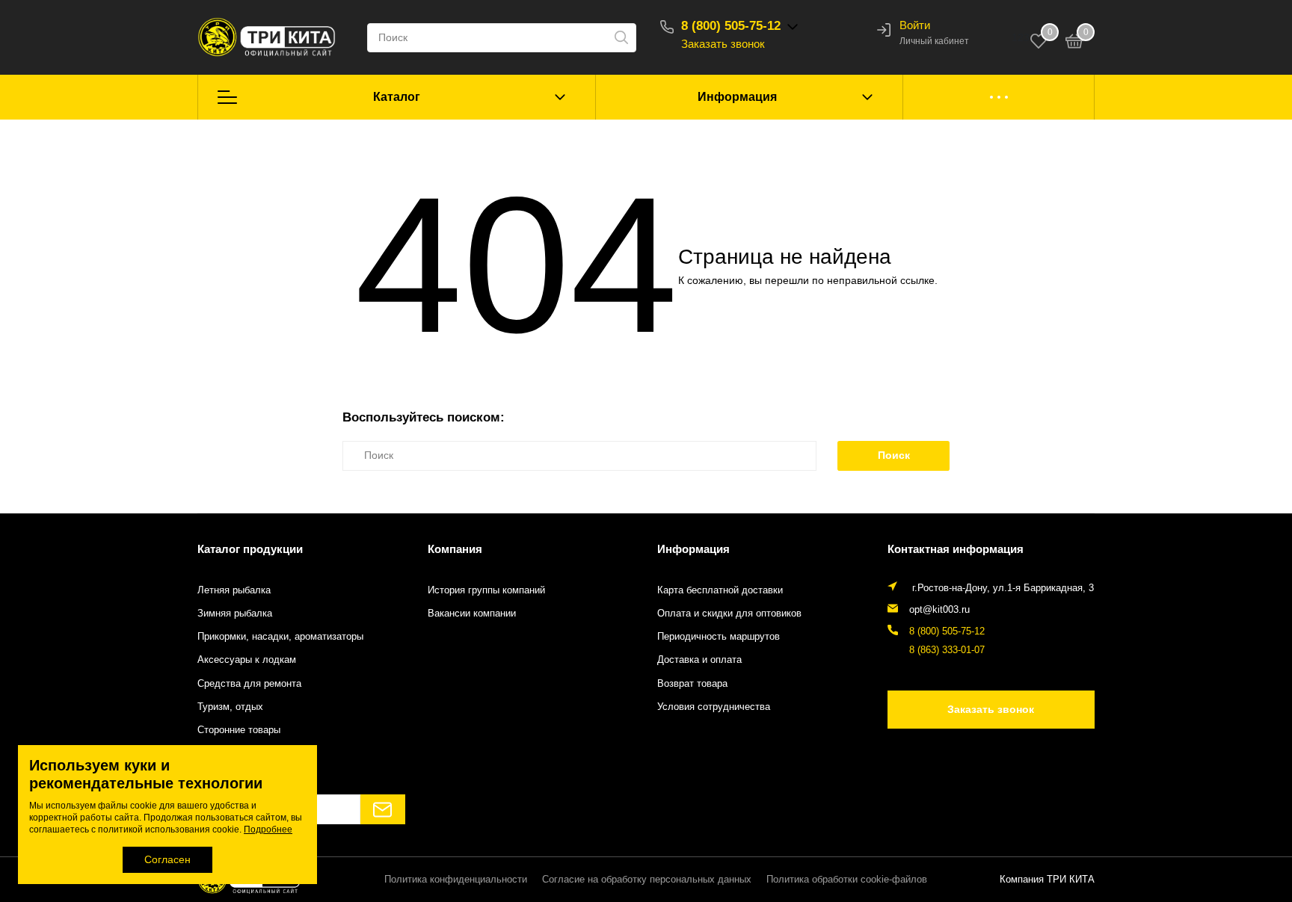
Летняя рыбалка (234, 590)
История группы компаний (486, 590)
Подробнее (268, 829)
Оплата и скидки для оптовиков (729, 613)
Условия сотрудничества (713, 707)
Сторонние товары (238, 730)
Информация (737, 96)
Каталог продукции (250, 549)
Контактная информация (956, 549)
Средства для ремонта (249, 684)
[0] (1074, 43)
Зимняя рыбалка (234, 613)
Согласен (167, 859)
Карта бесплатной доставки (720, 590)
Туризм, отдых (230, 707)
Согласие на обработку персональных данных (646, 879)
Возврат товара (692, 684)
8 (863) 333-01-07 (947, 650)
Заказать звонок (723, 43)
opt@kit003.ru (939, 610)
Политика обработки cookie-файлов (846, 879)
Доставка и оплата (699, 660)
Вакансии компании (472, 613)
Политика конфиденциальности (455, 879)
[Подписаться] (382, 809)
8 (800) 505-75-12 (731, 26)
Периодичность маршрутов (718, 636)
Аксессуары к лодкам (246, 660)
